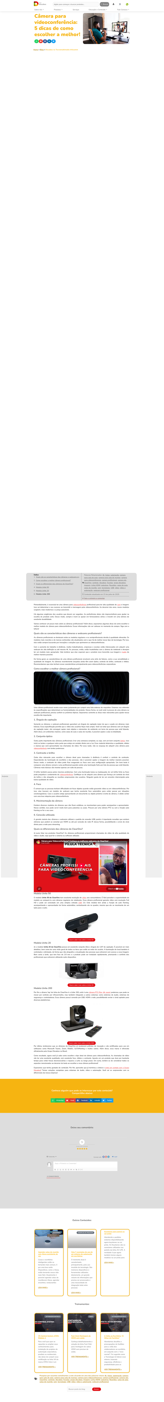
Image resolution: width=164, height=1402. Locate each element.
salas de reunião (90, 588)
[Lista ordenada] (65, 1169)
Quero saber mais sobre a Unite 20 (81, 985)
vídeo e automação (83, 1382)
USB (112, 588)
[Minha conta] (113, 4)
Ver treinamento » (47, 1367)
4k (103, 575)
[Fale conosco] (127, 4)
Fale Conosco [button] (122, 9)
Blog (42, 50)
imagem (87, 585)
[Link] (76, 1169)
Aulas (107, 575)
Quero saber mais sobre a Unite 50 (81, 940)
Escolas (110, 583)
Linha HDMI (95, 585)
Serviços (76, 9)
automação (115, 575)
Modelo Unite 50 (42, 587)
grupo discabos (120, 583)
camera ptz (122, 580)
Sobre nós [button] (38, 9)
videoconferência (79, 604)
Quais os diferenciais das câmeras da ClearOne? (54, 584)
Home (35, 50)
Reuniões (112, 585)
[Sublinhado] (60, 1169)
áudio (124, 652)
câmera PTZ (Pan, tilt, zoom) (100, 992)
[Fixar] (63, 1169)
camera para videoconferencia (90, 1378)
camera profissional (109, 580)
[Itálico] (57, 1169)
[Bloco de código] (73, 1169)
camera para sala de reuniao (109, 577)
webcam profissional (101, 590)
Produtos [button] (57, 9)
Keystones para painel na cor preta (114, 1232)
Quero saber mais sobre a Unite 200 (81, 1043)
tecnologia (106, 588)
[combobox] (76, 4)
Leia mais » (43, 1288)
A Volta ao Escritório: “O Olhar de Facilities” (114, 1337)
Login (115, 1157)
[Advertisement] (7, 828)
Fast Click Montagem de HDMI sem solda (81, 1337)
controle (95, 583)
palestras (104, 585)
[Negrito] (55, 1169)
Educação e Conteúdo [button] (97, 9)
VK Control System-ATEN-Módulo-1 (48, 1337)
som (99, 588)
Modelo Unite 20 (42, 591)
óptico (122, 741)
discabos (102, 583)
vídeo (117, 588)
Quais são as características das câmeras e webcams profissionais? (58, 577)
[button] (36, 41)
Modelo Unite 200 (43, 594)
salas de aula (122, 585)
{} (79, 1169)
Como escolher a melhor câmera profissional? (53, 580)
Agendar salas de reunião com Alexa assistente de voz (48, 1254)
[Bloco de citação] (71, 1169)
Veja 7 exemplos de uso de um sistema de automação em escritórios (82, 1254)
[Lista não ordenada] (68, 1169)
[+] (81, 1169)
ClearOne (87, 583)
